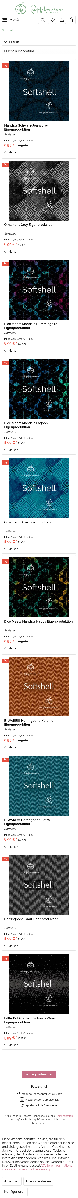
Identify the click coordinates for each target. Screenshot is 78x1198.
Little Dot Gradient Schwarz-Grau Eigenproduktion (29, 1020)
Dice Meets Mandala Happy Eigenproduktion (38, 621)
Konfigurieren (14, 1192)
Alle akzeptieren (38, 1181)
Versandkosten (64, 1116)
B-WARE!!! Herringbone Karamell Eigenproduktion (29, 722)
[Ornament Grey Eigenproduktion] (39, 191)
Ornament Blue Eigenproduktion (29, 522)
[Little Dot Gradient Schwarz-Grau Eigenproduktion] (39, 984)
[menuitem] (10, 20)
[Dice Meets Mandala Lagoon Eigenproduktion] (39, 389)
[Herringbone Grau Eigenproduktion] (39, 885)
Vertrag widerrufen (39, 1074)
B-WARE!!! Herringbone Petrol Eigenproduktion (27, 822)
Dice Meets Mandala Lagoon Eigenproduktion (26, 425)
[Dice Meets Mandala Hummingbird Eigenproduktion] (39, 290)
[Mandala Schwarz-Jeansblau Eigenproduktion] (39, 91)
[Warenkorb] (72, 20)
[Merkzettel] (52, 20)
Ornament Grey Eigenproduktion (29, 225)
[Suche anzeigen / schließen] (42, 20)
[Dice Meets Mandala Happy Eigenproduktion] (39, 587)
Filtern (13, 42)
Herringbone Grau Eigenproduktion (31, 919)
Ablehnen (11, 1181)
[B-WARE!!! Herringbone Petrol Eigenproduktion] (39, 786)
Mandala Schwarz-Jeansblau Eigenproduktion (26, 127)
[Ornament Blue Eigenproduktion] (39, 488)
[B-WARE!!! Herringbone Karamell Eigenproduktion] (39, 686)
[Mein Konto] (62, 20)
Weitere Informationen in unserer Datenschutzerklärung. (38, 1167)
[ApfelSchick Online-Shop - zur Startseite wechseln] (38, 8)
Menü (14, 20)
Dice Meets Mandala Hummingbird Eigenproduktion (30, 326)
